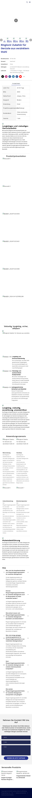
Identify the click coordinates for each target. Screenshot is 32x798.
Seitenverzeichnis (20, 793)
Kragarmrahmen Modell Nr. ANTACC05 (23, 776)
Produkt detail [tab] (16, 83)
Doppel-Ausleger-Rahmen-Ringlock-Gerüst (7, 778)
